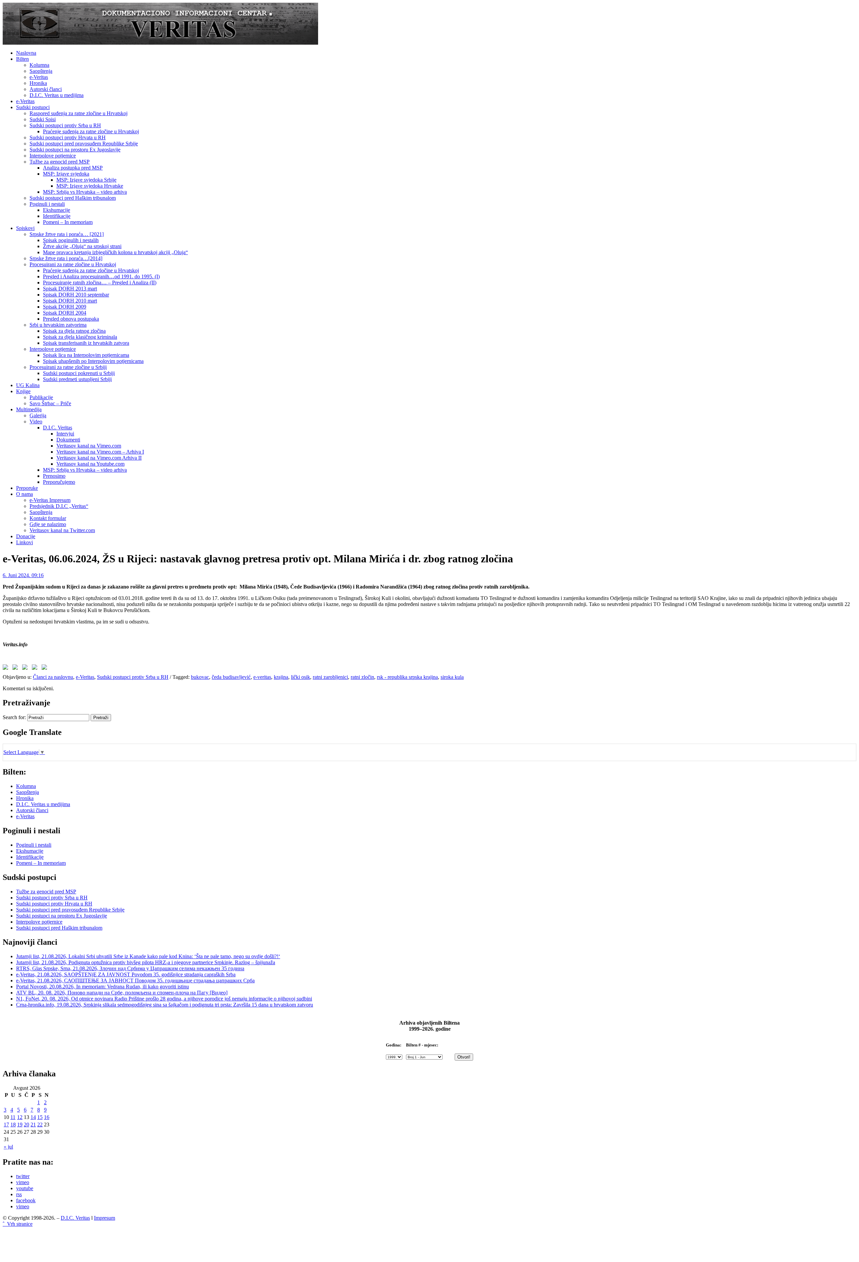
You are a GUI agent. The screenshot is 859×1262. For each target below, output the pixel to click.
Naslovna (26, 53)
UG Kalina (28, 385)
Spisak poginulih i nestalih (71, 240)
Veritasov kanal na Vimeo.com (88, 446)
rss (19, 1194)
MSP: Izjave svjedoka (66, 174)
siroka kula (452, 677)
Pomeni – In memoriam (68, 222)
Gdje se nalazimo (48, 524)
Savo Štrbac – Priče (50, 403)
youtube (24, 1188)
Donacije (25, 536)
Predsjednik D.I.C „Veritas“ (59, 506)
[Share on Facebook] (7, 668)
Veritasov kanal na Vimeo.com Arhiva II (99, 458)
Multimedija (29, 409)
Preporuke (27, 488)
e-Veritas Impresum (50, 500)
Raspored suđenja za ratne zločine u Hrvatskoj (79, 113)
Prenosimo (54, 476)
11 (12, 1117)
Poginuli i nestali (47, 204)
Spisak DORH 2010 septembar (76, 294)
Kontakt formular (48, 518)
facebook (26, 1200)
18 (13, 1124)
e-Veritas (39, 77)
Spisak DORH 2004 (64, 313)
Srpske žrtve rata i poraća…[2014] (66, 258)
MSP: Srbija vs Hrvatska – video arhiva (85, 192)
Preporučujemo (59, 482)
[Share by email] (46, 668)
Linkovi (24, 542)
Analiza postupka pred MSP (73, 168)
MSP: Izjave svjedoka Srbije (86, 180)
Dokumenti (68, 439)
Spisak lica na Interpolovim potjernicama (86, 355)
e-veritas (262, 677)
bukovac (200, 677)
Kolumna (39, 65)
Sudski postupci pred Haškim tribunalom (73, 198)
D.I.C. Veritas (57, 427)
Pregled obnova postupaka (71, 319)
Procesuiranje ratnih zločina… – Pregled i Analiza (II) (99, 282)
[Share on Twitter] (16, 668)
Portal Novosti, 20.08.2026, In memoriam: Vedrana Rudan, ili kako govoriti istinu (102, 986)
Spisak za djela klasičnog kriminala (80, 337)
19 (19, 1124)
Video (36, 421)
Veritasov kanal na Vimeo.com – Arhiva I (100, 452)
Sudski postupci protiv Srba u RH (65, 125)
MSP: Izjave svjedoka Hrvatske (89, 186)
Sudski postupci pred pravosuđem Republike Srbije (84, 143)
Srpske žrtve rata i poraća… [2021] (67, 234)
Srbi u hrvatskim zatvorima (58, 325)
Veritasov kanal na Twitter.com (62, 530)
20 (26, 1124)
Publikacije (41, 397)
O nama (24, 494)
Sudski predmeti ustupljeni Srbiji (77, 379)
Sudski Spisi (43, 119)
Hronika (38, 83)
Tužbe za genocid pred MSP (60, 162)
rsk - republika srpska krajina (407, 677)
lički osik (300, 677)
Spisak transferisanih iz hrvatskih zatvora (86, 343)
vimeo (22, 1182)
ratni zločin (362, 677)
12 (19, 1117)
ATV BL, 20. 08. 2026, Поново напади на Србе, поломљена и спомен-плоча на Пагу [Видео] (122, 992)
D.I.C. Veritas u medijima (57, 95)
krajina (281, 677)
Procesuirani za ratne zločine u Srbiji (68, 367)
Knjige (23, 391)
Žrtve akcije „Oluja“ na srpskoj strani (82, 246)
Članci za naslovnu (53, 677)
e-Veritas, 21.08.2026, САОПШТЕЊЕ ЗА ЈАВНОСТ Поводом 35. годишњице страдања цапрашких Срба (135, 980)
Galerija (38, 415)
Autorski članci (46, 89)
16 (46, 1117)
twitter (23, 1176)
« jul (8, 1147)
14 (33, 1117)
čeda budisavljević (231, 677)
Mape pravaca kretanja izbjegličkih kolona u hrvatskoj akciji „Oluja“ (115, 252)
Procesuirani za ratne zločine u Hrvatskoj (73, 264)
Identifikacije (56, 216)
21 (33, 1124)
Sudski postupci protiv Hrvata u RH (68, 137)
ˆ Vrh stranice (18, 1224)
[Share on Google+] (26, 668)
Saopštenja (41, 71)
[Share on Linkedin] (36, 668)
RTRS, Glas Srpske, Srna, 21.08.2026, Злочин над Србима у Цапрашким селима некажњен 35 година (130, 968)
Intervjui (65, 433)
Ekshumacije (56, 210)
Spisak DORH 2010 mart (70, 300)
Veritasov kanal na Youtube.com (90, 464)
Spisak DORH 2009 (64, 307)
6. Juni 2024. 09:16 (23, 575)
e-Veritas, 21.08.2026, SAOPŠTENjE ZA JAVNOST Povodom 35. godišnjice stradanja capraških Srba (126, 974)
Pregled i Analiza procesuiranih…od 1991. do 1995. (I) (101, 276)
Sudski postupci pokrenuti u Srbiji (79, 373)
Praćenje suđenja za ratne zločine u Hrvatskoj (91, 131)
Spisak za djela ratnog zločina (74, 331)
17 (6, 1124)
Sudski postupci (33, 107)
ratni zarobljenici (330, 677)
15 (40, 1117)
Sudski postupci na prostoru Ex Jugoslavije (75, 149)
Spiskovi (25, 228)
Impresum (104, 1218)
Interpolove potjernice (53, 155)
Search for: (14, 717)
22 (40, 1124)
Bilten (22, 59)
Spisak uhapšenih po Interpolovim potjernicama (93, 361)
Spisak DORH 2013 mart (70, 288)
